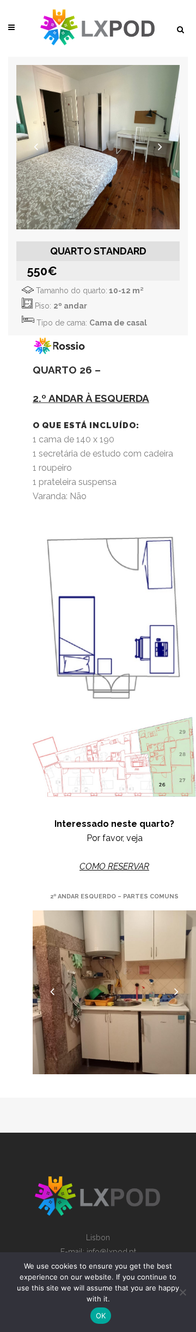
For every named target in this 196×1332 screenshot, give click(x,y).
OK (101, 1315)
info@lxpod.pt (111, 1251)
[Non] (182, 1292)
